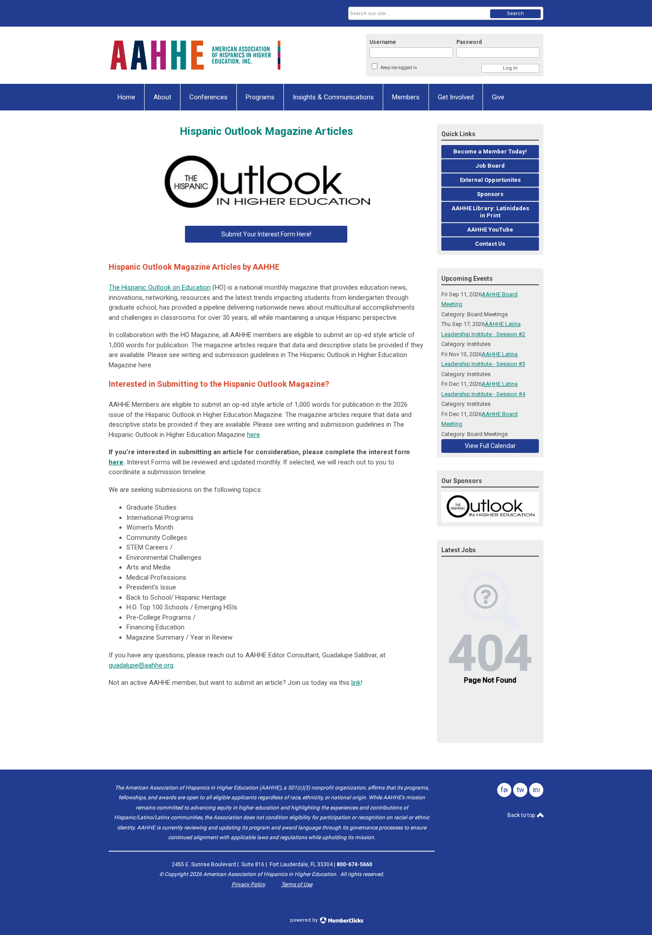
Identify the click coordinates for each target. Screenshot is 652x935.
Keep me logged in (399, 67)
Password (469, 42)
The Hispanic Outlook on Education (160, 287)
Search (515, 13)
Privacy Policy (248, 884)
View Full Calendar (490, 445)
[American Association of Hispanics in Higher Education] (196, 55)
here (253, 435)
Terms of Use (296, 884)
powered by (304, 920)
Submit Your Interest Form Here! (266, 234)
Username (382, 42)
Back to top (521, 815)
